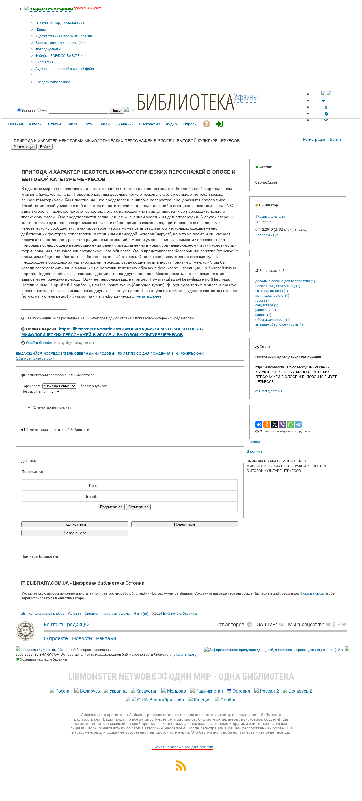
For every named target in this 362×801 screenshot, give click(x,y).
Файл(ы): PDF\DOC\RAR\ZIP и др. (61, 55)
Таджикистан (209, 690)
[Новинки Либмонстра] (334, 624)
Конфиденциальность (46, 613)
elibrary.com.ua (270, 390)
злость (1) (263, 314)
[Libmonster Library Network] (347, 649)
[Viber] (282, 424)
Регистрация (314, 139)
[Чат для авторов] (251, 624)
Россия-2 (269, 690)
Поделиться (184, 524)
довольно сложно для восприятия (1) (285, 280)
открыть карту (185, 654)
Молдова (176, 690)
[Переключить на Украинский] (323, 93)
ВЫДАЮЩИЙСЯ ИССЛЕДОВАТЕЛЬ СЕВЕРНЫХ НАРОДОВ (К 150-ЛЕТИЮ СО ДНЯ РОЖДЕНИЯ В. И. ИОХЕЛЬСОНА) (110, 353)
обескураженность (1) (272, 319)
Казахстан (147, 690)
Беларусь (90, 690)
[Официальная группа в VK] (326, 120)
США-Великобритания (160, 699)
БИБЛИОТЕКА (185, 101)
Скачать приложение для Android (182, 746)
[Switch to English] (329, 93)
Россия (62, 690)
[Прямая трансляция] (283, 624)
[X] (274, 424)
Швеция (202, 699)
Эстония (241, 690)
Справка (91, 613)
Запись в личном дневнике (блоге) (62, 42)
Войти (335, 139)
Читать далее (149, 296)
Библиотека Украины (180, 613)
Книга (41, 29)
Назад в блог (75, 533)
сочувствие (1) (266, 304)
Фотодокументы (48, 48)
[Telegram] (298, 424)
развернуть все (95, 385)
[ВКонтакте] (258, 424)
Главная (253, 441)
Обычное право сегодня (35, 358)
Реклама (106, 638)
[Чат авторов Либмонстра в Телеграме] (326, 113)
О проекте (56, 638)
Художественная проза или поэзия (63, 35)
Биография (44, 61)
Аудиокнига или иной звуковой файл (64, 68)
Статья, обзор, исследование (60, 22)
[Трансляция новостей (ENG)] (323, 100)
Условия (74, 613)
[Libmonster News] (344, 624)
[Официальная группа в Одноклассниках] (326, 106)
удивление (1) (266, 309)
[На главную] (25, 638)
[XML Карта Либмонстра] (181, 769)
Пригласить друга (116, 613)
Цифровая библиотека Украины (46, 649)
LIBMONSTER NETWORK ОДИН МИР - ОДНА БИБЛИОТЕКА (181, 676)
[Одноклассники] (266, 424)
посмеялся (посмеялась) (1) (277, 285)
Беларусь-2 (300, 690)
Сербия (228, 699)
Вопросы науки (267, 234)
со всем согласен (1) (271, 290)
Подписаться (75, 524)
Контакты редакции (66, 624)
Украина (118, 690)
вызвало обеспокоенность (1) (279, 324)
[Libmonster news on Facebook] (338, 624)
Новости (82, 638)
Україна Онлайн (39, 342)
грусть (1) (262, 300)
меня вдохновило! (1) (272, 295)
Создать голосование (52, 81)
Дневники (254, 451)
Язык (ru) (141, 613)
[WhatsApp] (290, 424)
